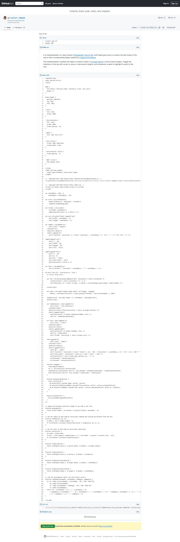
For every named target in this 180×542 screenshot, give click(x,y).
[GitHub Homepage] (45, 536)
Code (8, 27)
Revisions (20, 27)
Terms (62, 536)
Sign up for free (47, 526)
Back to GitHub (58, 3)
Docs (93, 536)
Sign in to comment (105, 526)
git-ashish (12, 18)
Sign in (166, 3)
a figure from (87, 57)
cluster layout (97, 62)
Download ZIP (171, 27)
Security (74, 536)
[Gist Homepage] (8, 3)
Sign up (174, 3)
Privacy (68, 536)
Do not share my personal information (125, 536)
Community (87, 536)
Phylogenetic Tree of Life (83, 55)
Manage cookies (108, 536)
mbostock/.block (19, 20)
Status (80, 536)
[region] (90, 42)
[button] (159, 27)
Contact (99, 536)
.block (22, 18)
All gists (48, 3)
